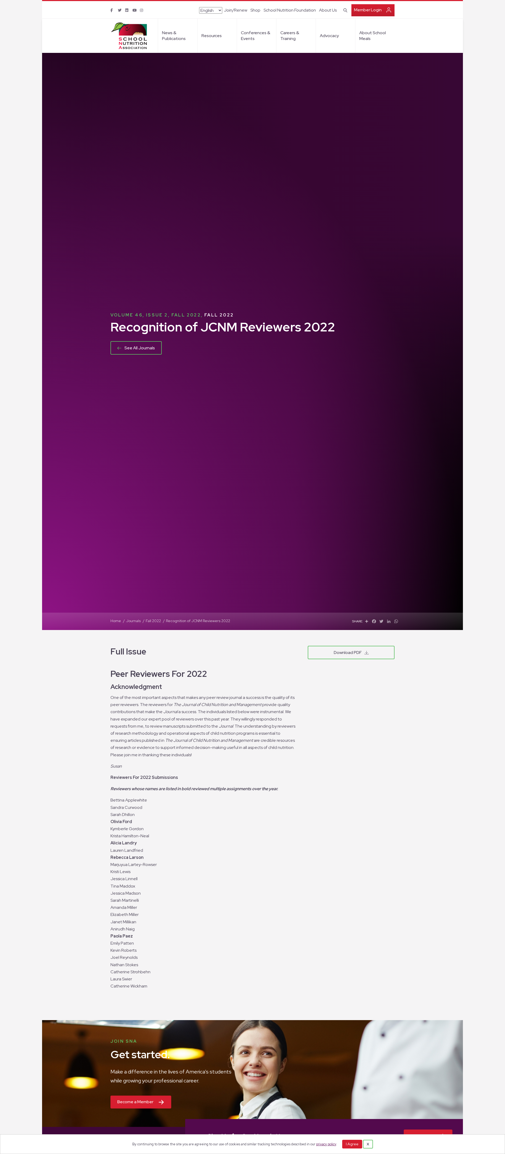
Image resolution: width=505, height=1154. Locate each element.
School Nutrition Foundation (290, 10)
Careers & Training (289, 35)
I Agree (352, 1144)
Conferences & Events (255, 35)
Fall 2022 (219, 315)
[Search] (344, 9)
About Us (328, 10)
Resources (211, 35)
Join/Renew (235, 10)
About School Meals (372, 35)
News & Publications (174, 35)
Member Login (368, 10)
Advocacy (329, 35)
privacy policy (326, 1144)
